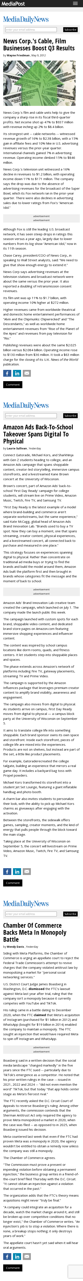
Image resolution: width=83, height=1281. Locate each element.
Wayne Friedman (18, 55)
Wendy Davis (15, 947)
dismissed (36, 989)
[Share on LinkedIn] (17, 373)
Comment (13, 384)
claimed (40, 1015)
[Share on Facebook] (7, 373)
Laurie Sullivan (17, 448)
